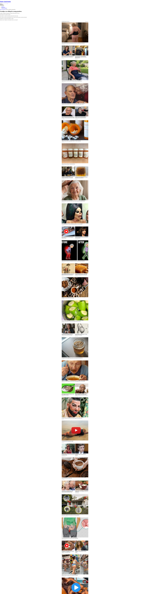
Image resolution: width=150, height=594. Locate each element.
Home (1, 9)
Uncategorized (3, 9)
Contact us (3, 6)
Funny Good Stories (5, 1)
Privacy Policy (3, 7)
